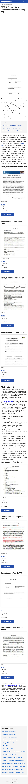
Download (7, 215)
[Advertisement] (14, 28)
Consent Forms (8, 4)
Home (2, 4)
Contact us (14, 779)
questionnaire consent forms (12, 685)
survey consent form (7, 401)
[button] (23, 1)
